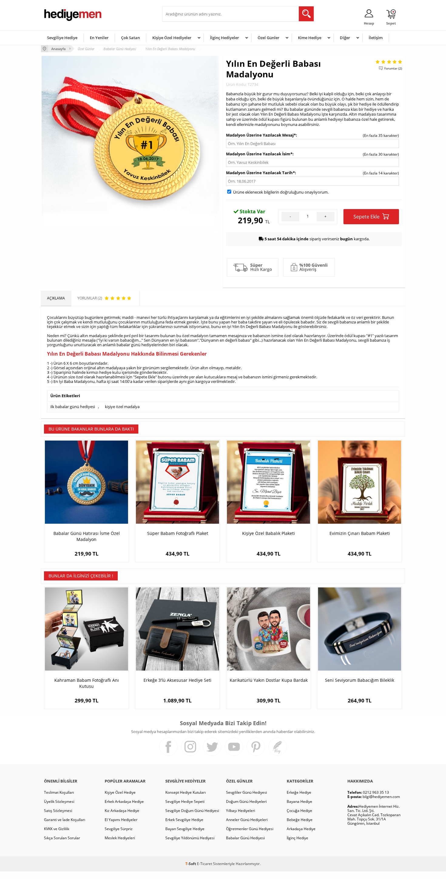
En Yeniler (99, 37)
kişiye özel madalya (122, 406)
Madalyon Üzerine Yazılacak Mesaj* (261, 135)
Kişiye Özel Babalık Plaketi (268, 533)
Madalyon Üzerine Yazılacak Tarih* (260, 172)
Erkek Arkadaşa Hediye (124, 801)
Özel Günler (268, 37)
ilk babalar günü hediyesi (72, 406)
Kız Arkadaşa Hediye (122, 810)
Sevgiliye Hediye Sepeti (184, 801)
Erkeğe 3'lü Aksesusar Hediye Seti (177, 680)
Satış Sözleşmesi (58, 810)
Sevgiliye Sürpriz (119, 828)
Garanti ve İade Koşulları (64, 819)
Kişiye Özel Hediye (120, 792)
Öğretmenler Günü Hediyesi (249, 828)
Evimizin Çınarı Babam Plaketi (359, 533)
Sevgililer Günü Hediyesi (246, 792)
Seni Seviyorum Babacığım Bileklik (359, 680)
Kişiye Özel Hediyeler (171, 37)
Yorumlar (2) (393, 68)
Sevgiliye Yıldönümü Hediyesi (190, 837)
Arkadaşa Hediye (301, 828)
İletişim (376, 37)
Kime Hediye (309, 37)
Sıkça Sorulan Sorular (62, 837)
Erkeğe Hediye (299, 792)
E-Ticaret (204, 863)
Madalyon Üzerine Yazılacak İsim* (259, 154)
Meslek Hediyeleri (120, 837)
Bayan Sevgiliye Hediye (184, 828)
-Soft (191, 863)
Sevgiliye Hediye (62, 37)
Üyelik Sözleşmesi (59, 801)
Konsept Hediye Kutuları (185, 792)
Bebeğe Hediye (300, 819)
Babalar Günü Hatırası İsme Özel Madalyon (86, 536)
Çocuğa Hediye (299, 810)
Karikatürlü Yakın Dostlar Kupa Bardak (269, 680)
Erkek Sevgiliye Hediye (184, 819)
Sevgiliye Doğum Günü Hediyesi (192, 810)
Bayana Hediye (299, 801)
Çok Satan (130, 37)
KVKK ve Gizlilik (56, 828)
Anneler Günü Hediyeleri (247, 819)
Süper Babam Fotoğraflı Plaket (177, 533)
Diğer (345, 37)
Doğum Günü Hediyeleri (246, 801)
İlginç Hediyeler (224, 37)
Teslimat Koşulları (59, 792)
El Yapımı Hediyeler (121, 819)
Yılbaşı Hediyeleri (240, 810)
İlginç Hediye (297, 837)
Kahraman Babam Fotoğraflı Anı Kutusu (86, 683)
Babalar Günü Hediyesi (245, 837)
